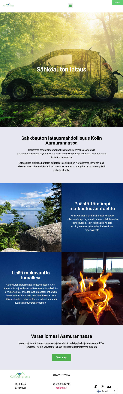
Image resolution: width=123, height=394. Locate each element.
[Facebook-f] (96, 387)
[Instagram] (102, 387)
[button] (70, 5)
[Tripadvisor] (109, 387)
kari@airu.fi (61, 387)
